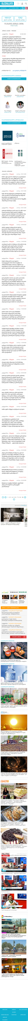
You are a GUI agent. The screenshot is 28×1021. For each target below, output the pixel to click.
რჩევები (11, 34)
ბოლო (14, 499)
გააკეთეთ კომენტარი (19, 70)
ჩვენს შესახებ (5, 1014)
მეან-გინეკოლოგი (20, 112)
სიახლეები (3, 8)
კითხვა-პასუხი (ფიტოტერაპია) (10, 607)
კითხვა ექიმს (15, 8)
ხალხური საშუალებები (15, 617)
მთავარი (4, 1009)
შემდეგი (25, 497)
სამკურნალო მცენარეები (16, 610)
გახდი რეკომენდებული (14, 78)
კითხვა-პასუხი (14, 1011)
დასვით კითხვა (16, 636)
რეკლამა (14, 1014)
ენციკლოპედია (23, 1009)
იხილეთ (22, 187)
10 (22, 497)
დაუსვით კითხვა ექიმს (14, 25)
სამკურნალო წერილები (15, 630)
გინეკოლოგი (7, 96)
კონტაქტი (23, 1014)
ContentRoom (21, 505)
